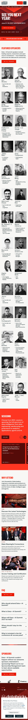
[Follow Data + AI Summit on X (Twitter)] (2, 690)
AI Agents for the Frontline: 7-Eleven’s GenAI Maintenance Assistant (11, 448)
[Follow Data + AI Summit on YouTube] (4, 690)
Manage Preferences (14, 712)
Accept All (19, 716)
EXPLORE (5, 437)
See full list (8, 594)
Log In (20, 3)
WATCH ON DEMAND (8, 28)
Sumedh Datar (6, 453)
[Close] (25, 698)
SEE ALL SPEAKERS (9, 61)
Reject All (10, 716)
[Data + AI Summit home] (4, 3)
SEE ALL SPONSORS (9, 674)
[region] (14, 708)
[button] (12, 32)
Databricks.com (21, 689)
